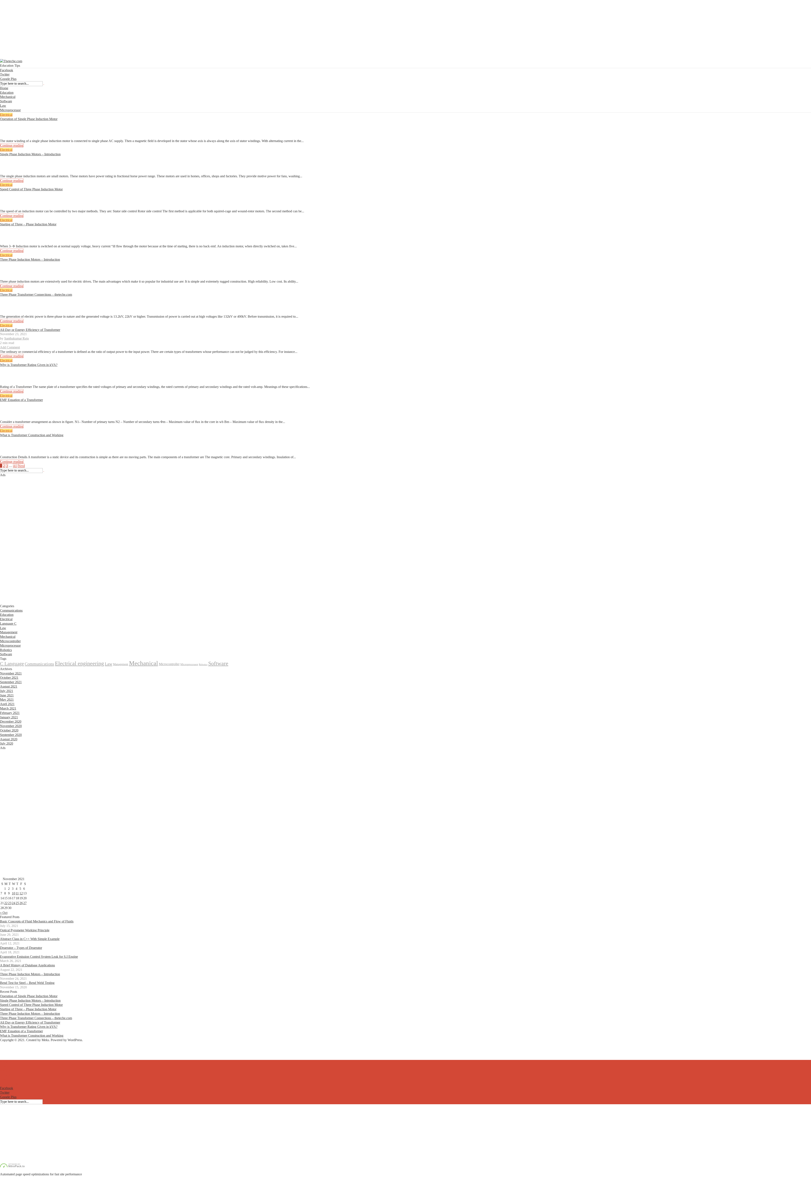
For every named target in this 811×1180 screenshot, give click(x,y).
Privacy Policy (9, 1057)
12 (21, 893)
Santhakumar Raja (16, 128)
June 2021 (7, 695)
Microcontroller (10, 641)
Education (7, 92)
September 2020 (11, 735)
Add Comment (10, 136)
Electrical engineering (79, 663)
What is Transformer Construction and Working (31, 435)
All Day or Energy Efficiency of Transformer (30, 330)
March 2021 (8, 708)
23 (9, 903)
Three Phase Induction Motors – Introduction (30, 259)
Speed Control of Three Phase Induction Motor (31, 189)
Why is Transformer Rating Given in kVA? (28, 365)
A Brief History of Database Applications (27, 965)
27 (25, 903)
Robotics (6, 650)
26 (21, 903)
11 (17, 893)
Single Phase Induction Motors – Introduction (30, 154)
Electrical (6, 115)
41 (15, 465)
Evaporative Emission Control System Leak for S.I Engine (39, 956)
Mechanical (7, 97)
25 (17, 903)
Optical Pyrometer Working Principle (24, 930)
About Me (7, 1048)
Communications (11, 610)
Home (4, 88)
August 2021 (8, 686)
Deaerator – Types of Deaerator (21, 948)
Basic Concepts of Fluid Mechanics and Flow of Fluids (36, 921)
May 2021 (7, 699)
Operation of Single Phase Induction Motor (28, 119)
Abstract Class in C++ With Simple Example (30, 939)
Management (8, 632)
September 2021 (11, 682)
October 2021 (9, 677)
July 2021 (6, 691)
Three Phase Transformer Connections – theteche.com (36, 294)
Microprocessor (10, 110)
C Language (12, 663)
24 (13, 903)
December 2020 (10, 721)
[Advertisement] (126, 29)
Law (3, 105)
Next (21, 465)
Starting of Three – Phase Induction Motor (28, 224)
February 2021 (10, 713)
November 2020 (11, 726)
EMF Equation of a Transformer (21, 400)
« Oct (3, 912)
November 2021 (11, 673)
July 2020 (6, 743)
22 (6, 903)
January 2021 (9, 717)
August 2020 (8, 739)
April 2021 (7, 704)
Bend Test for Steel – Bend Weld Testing (27, 983)
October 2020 (9, 730)
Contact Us (7, 1053)
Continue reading (11, 145)
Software (6, 101)
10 (13, 893)
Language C (8, 623)
